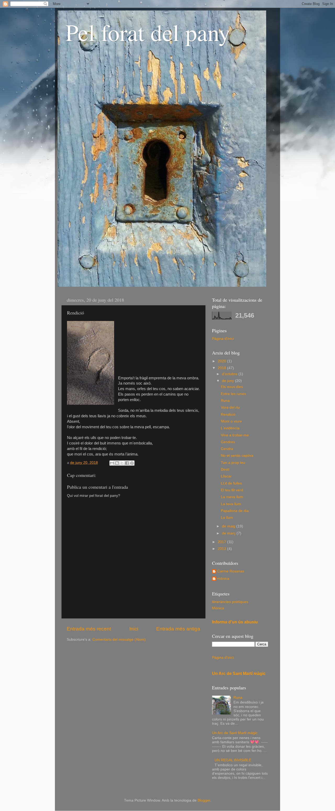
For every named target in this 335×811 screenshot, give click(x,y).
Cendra (227, 449)
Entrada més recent (89, 629)
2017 (222, 542)
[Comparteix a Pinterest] (132, 463)
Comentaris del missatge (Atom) (119, 639)
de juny (228, 381)
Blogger (204, 800)
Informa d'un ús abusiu (235, 622)
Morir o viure (231, 421)
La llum (227, 518)
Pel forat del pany (147, 32)
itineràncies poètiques (230, 602)
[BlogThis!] (117, 463)
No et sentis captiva (237, 456)
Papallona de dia (235, 511)
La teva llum (231, 504)
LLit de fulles (231, 483)
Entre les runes (233, 394)
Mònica (218, 608)
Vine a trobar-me (235, 435)
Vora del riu (230, 407)
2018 (222, 368)
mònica (223, 579)
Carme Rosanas (230, 571)
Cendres (228, 442)
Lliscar (226, 476)
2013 (222, 549)
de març (229, 533)
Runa (225, 401)
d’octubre (230, 374)
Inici (133, 629)
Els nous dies (232, 387)
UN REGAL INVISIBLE (233, 760)
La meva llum (232, 497)
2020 (222, 361)
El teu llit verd (232, 490)
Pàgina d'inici (223, 339)
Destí (225, 469)
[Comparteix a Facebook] (127, 463)
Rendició (228, 414)
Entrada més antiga (178, 629)
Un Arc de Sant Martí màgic (239, 673)
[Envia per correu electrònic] (112, 463)
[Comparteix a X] (122, 463)
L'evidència (230, 428)
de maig (229, 526)
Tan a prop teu (233, 463)
